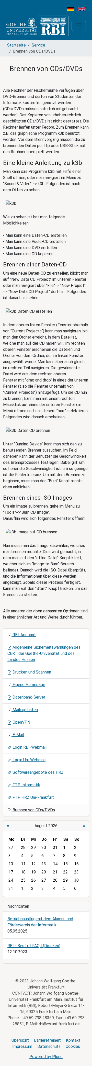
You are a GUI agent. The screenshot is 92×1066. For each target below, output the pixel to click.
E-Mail (18, 734)
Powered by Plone (46, 1056)
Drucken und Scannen (31, 672)
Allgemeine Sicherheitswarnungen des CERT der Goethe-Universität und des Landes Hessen (43, 653)
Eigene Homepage (28, 684)
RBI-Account (24, 634)
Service (38, 45)
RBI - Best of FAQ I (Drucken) (33, 945)
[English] (82, 8)
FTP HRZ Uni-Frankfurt (33, 797)
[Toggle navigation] (79, 26)
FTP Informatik (26, 784)
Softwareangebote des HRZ (38, 772)
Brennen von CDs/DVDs (33, 809)
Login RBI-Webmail (29, 747)
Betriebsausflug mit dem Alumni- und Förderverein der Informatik (40, 921)
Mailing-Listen (25, 709)
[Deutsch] (70, 8)
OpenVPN (21, 722)
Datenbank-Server (28, 697)
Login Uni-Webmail (28, 759)
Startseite (16, 45)
